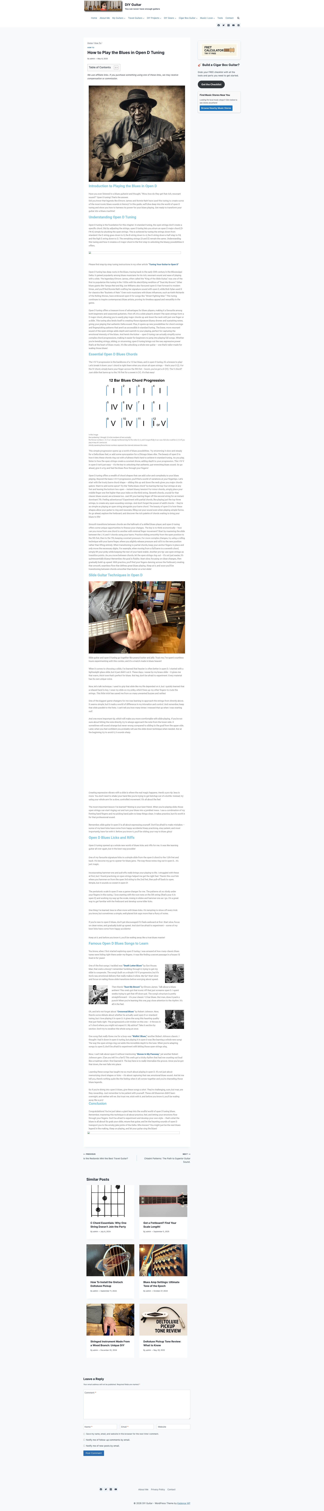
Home (94, 18)
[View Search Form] (238, 18)
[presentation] (110, 1201)
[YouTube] (233, 25)
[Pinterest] (238, 25)
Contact (230, 18)
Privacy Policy (158, 1489)
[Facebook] (219, 25)
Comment (90, 1392)
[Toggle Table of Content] (115, 67)
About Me (105, 18)
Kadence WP (183, 1503)
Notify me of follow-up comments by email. (108, 1440)
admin (92, 59)
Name (88, 1427)
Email (124, 1427)
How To (90, 47)
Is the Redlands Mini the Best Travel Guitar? (105, 1156)
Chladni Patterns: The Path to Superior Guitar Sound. (167, 1158)
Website (162, 1427)
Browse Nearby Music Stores (216, 108)
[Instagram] (228, 25)
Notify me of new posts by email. (103, 1446)
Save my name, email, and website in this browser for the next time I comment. (122, 1434)
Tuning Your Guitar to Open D (163, 264)
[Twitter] (223, 25)
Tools (220, 18)
